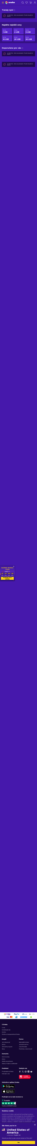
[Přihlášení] (35, 2)
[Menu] (2, 2)
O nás (3, 1027)
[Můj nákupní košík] (31, 2)
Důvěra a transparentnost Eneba (11, 1034)
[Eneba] (10, 2)
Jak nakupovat (6, 1042)
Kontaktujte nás (6, 1029)
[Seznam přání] (26, 2)
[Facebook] (20, 1071)
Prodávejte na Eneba (7, 1071)
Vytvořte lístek (23, 1046)
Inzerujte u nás (6, 1073)
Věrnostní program (7, 1046)
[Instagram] (26, 1071)
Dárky (3, 1059)
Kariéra (4, 1032)
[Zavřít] (35, 1125)
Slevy (3, 1049)
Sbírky (3, 1044)
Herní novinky (5, 1056)
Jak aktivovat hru (23, 1044)
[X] (23, 1071)
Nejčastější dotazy (24, 1042)
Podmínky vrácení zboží (25, 1049)
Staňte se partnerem (7, 1061)
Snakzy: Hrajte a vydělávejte (9, 1063)
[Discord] (28, 1071)
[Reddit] (31, 1071)
